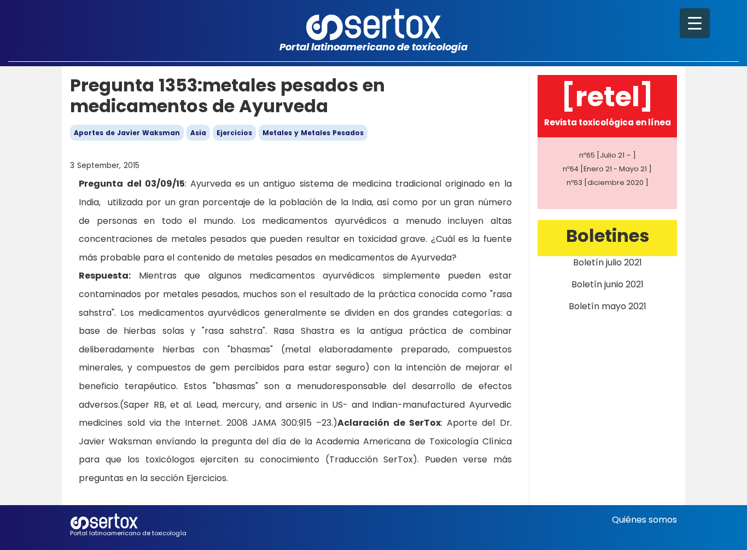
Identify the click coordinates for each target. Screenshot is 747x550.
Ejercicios (234, 132)
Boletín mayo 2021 (607, 306)
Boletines (607, 235)
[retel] (607, 96)
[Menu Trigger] (695, 23)
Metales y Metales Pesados (313, 132)
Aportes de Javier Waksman (127, 132)
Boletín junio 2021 (607, 284)
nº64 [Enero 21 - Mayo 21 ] (607, 168)
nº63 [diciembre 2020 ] (608, 182)
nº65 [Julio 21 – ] (607, 155)
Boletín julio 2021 (607, 262)
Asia (198, 132)
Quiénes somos (644, 519)
